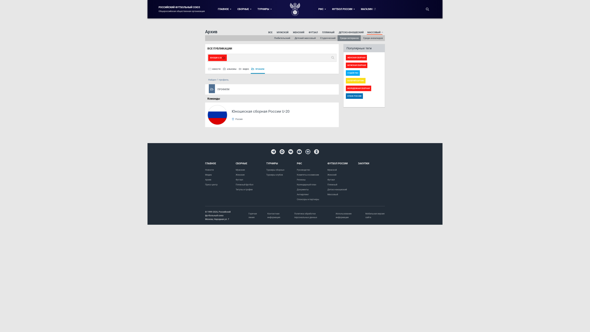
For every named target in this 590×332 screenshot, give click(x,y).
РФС (320, 9)
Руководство (303, 170)
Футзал (313, 32)
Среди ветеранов (349, 38)
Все (270, 32)
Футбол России (342, 9)
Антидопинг (303, 194)
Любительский (282, 38)
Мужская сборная (356, 65)
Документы (303, 189)
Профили (259, 69)
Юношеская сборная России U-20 (260, 111)
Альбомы (231, 69)
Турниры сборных (275, 170)
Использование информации (344, 215)
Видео (246, 69)
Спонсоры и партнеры (308, 199)
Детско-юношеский (351, 32)
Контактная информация (273, 215)
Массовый (332, 194)
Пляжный (328, 32)
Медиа (208, 175)
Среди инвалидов (373, 38)
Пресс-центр (211, 184)
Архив (208, 179)
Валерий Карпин (355, 81)
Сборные (243, 9)
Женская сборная (356, 58)
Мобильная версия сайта (375, 215)
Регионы (301, 179)
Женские (240, 175)
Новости (216, 69)
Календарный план (306, 184)
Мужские (240, 170)
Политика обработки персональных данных (305, 215)
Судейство (352, 73)
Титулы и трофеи (244, 189)
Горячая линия (252, 215)
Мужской (283, 32)
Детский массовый (305, 38)
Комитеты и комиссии (308, 175)
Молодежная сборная (358, 88)
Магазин (366, 9)
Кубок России (354, 96)
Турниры (263, 9)
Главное (223, 9)
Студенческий (328, 38)
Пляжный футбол (244, 184)
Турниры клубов (274, 175)
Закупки (363, 163)
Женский (298, 32)
